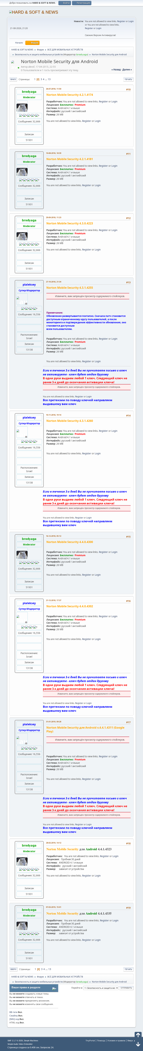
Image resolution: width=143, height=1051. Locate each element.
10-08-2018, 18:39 (53, 153)
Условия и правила (116, 1040)
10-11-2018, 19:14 (53, 414)
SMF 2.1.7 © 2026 (15, 1041)
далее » (127, 69)
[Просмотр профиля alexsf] (15, 67)
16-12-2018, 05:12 (53, 536)
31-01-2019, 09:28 (53, 721)
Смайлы (13, 1015)
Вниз (13, 79)
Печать (128, 79)
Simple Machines (31, 1041)
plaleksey (29, 284)
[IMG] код (14, 1019)
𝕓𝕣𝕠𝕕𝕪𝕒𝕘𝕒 (82, 54)
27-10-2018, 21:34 (53, 281)
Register (121, 21)
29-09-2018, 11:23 (53, 217)
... (46, 79)
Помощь (101, 1040)
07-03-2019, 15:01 (53, 907)
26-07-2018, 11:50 (53, 88)
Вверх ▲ (131, 1040)
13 (49, 79)
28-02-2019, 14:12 (53, 842)
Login (131, 21)
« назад (116, 69)
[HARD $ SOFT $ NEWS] (19, 328)
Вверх (13, 969)
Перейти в (76, 987)
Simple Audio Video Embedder (20, 1044)
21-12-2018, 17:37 (53, 600)
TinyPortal (90, 1040)
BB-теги (13, 1012)
